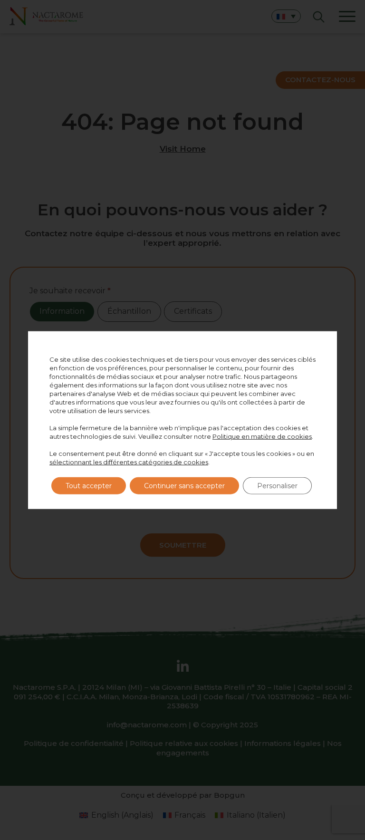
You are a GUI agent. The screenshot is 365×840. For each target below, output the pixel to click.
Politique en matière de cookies (262, 436)
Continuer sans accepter (184, 485)
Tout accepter (89, 485)
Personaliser (277, 485)
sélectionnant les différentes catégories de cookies (128, 461)
